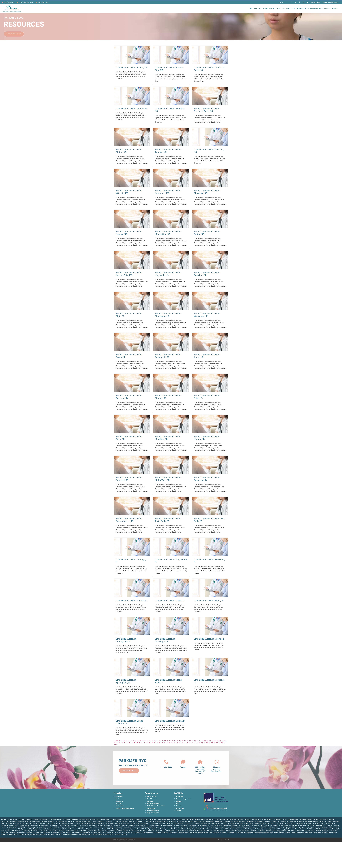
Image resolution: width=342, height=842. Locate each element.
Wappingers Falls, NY (334, 821)
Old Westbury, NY (157, 825)
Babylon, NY (159, 832)
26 (177, 740)
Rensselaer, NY (319, 823)
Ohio (63, 834)
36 (202, 740)
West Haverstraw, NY (240, 821)
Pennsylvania (74, 834)
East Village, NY (162, 830)
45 (225, 740)
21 (165, 740)
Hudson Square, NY (149, 829)
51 (127, 742)
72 (179, 742)
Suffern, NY (126, 823)
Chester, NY (333, 830)
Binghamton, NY (87, 832)
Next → (116, 744)
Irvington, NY (122, 829)
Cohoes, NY (294, 830)
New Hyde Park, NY (306, 825)
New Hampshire (34, 834)
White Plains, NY (219, 821)
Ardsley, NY (174, 832)
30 (187, 740)
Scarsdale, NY (216, 823)
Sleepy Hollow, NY (180, 823)
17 (155, 740)
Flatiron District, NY (80, 830)
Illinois (310, 832)
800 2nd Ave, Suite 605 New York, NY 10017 (200, 770)
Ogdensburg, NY (168, 825)
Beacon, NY (96, 832)
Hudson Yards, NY (137, 829)
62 (154, 742)
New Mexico (51, 834)
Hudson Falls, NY (160, 829)
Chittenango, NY (312, 830)
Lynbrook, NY (215, 827)
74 (184, 742)
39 (210, 740)
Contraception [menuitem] (287, 8)
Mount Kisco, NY (13, 827)
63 (157, 742)
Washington (101, 834)
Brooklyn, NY (100, 821)
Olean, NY (148, 825)
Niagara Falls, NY (238, 825)
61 (152, 742)
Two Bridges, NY (56, 823)
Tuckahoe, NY (65, 823)
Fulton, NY (36, 830)
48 (120, 742)
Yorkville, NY (172, 821)
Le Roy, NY (299, 827)
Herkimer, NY (213, 829)
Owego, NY (109, 825)
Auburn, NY (167, 832)
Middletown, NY (82, 827)
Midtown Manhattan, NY (70, 827)
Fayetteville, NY (91, 830)
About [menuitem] (326, 8)
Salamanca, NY (259, 823)
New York (58, 834)
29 (185, 740)
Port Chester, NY (35, 825)
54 (134, 742)
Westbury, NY (229, 821)
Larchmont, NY (316, 827)
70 (174, 742)
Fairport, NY (110, 830)
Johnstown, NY (75, 829)
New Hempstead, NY (319, 825)
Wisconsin (118, 834)
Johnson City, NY (86, 829)
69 (172, 742)
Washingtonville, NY (313, 821)
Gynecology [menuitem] (267, 8)
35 (200, 740)
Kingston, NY (42, 829)
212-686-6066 (166, 767)
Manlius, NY (170, 827)
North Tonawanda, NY (204, 825)
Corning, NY (279, 830)
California (281, 832)
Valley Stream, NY (13, 823)
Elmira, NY (146, 830)
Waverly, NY (276, 821)
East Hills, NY (195, 830)
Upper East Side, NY (44, 823)
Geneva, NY (10, 830)
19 (160, 740)
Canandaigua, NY (40, 832)
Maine (319, 832)
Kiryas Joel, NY (25, 829)
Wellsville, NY (260, 821)
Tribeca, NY (79, 823)
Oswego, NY (117, 825)
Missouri (16, 834)
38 (207, 740)
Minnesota (10, 834)
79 (197, 742)
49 (122, 742)
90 (224, 742)
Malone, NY (207, 827)
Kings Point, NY (51, 829)
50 (124, 742)
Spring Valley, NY (145, 823)
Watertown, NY (294, 821)
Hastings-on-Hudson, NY (255, 829)
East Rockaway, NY (173, 830)
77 (192, 742)
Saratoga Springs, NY (236, 823)
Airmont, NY (232, 832)
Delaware (301, 832)
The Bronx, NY (150, 821)
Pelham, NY (84, 825)
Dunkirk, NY (223, 830)
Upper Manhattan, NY (161, 821)
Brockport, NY (66, 832)
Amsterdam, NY (183, 832)
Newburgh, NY (248, 825)
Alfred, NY (212, 832)
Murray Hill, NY (330, 825)
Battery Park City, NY (114, 832)
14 (147, 740)
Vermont (89, 834)
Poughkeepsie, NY (330, 823)
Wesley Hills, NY (251, 821)
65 (162, 742)
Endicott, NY (118, 830)
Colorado (287, 832)
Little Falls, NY (265, 827)
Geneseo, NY (18, 830)
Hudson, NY (169, 829)
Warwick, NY (323, 821)
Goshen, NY (314, 829)
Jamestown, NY (96, 829)
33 (195, 740)
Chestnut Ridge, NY (323, 830)
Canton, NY (21, 832)
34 (197, 740)
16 (152, 740)
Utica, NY (22, 823)
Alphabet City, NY (203, 832)
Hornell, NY (187, 829)
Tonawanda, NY (88, 823)
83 (207, 742)
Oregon (67, 834)
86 (214, 742)
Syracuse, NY (119, 823)
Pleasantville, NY (45, 825)
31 (190, 740)
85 (212, 742)
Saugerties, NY (225, 823)
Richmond (240, 832)
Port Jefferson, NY (24, 825)
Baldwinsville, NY (150, 832)
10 (137, 740)
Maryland (324, 832)
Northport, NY (193, 825)
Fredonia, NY (52, 830)
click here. (36, 819)
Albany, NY (225, 832)
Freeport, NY (43, 830)
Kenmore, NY (60, 829)
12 (142, 740)
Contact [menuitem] (335, 8)
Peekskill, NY (92, 825)
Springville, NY (135, 823)
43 (220, 740)
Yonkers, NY (180, 821)
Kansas (315, 832)
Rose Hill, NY (283, 823)
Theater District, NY (99, 823)
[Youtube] (307, 2)
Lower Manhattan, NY (226, 827)
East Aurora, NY (214, 830)
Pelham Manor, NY (75, 825)
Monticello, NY (22, 827)
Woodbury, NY (189, 821)
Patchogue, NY (101, 825)
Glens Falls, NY (333, 829)
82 (204, 742)
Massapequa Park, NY (149, 827)
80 (199, 742)
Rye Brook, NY (269, 823)
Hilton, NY (194, 829)
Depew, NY (241, 830)
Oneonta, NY (133, 825)
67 (167, 742)
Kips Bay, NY (34, 829)
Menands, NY (92, 827)
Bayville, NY (104, 832)
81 (202, 742)
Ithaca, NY (105, 829)
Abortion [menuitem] (256, 8)
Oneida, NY (141, 825)
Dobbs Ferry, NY (232, 830)
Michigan (3, 834)
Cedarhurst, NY (13, 832)
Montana (21, 834)
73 (182, 742)
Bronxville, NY (57, 832)
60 (149, 742)
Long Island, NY (109, 821)
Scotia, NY (197, 823)
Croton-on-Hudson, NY (260, 830)
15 (150, 740)
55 (137, 742)
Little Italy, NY (256, 827)
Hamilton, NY (275, 829)
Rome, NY (290, 823)
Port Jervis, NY (13, 825)
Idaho (306, 832)
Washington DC (109, 834)
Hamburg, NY (283, 829)
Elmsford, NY (126, 830)
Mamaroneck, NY (189, 827)
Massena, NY (139, 827)
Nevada (27, 834)
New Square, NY (274, 825)
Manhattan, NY (179, 827)
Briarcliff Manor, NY (76, 832)
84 (209, 742)
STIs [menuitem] (277, 8)
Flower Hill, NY (60, 830)
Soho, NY (171, 823)
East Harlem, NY (204, 830)
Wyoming (124, 834)
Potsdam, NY (5, 825)
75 (187, 742)
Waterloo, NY (303, 821)
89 (222, 742)
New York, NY (265, 825)
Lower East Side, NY (121, 821)
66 (164, 742)
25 (175, 740)
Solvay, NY (164, 823)
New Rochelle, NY (285, 825)
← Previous (117, 740)
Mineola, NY (58, 827)
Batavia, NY (130, 832)
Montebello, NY (42, 827)
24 (172, 740)
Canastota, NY (30, 832)
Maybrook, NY (119, 827)
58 (144, 742)
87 (217, 742)
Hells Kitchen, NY (232, 829)
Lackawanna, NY (6, 829)
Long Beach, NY (238, 827)
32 (192, 740)
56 (139, 742)
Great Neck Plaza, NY (294, 829)
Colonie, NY (286, 830)
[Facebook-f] (299, 2)
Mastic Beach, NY (129, 827)
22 (167, 740)
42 (217, 740)
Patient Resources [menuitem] (314, 8)
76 (189, 742)
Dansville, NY (249, 830)
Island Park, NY (112, 829)
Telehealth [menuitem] (300, 8)
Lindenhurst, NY (274, 827)
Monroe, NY (51, 827)
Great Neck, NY (306, 829)
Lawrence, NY (307, 827)
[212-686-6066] (166, 762)
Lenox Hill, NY (291, 827)
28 (182, 740)
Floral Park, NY (70, 830)
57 (142, 742)
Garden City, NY (28, 830)
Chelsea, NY (4, 832)
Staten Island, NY (140, 821)
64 (159, 742)
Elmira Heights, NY (136, 830)
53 (132, 742)
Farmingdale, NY (101, 830)
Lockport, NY (247, 827)
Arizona (275, 832)
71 (177, 742)
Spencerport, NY (156, 823)
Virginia (95, 834)
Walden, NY (4, 823)
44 (222, 740)
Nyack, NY (177, 825)
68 (169, 742)
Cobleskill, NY (302, 830)
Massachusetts (332, 832)
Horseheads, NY (178, 829)
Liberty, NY (283, 827)
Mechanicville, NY (109, 827)
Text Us (183, 767)
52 (129, 742)
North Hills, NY (228, 825)
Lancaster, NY (325, 827)
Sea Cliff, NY (189, 823)
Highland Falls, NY (203, 829)
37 (205, 740)
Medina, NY (99, 827)
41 (215, 740)
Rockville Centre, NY (300, 823)
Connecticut (294, 832)
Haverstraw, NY (242, 829)
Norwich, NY (184, 825)
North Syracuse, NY (217, 825)
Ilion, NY (128, 829)
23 (170, 740)
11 (140, 740)
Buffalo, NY (49, 832)
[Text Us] (183, 762)
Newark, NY (256, 825)
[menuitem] (251, 8)
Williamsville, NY (209, 821)
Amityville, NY (193, 832)
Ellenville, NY (153, 830)
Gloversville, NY (323, 829)
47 (117, 742)
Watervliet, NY (285, 821)
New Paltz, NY (295, 825)
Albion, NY (218, 832)
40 (212, 740)
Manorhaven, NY (162, 827)
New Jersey (43, 834)
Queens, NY (131, 821)
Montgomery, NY (32, 827)
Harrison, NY (266, 829)
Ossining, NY (125, 825)
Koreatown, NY (15, 829)
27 (180, 740)
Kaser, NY (68, 829)
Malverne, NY (199, 827)
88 (219, 742)
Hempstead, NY (222, 829)
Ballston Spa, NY (140, 832)
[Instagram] (303, 2)
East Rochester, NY (185, 830)
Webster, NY (268, 821)
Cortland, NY (271, 830)
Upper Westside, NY (31, 823)
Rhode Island (82, 834)
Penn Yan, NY (65, 825)
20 (162, 740)
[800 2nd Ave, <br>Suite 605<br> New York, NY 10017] (200, 762)
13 (145, 740)
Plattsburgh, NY (55, 825)
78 (194, 742)
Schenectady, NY (206, 823)
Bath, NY (124, 832)
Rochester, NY (310, 823)
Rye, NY (276, 823)
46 (115, 742)
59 (147, 742)
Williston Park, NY (199, 821)
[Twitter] (295, 2)
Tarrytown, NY (110, 823)
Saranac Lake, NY (249, 823)
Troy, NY (72, 823)
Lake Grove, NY (335, 827)
